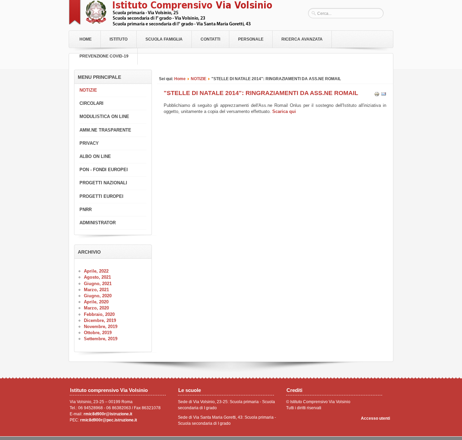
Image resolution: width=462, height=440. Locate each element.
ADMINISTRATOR (97, 222)
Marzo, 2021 (96, 289)
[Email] (383, 95)
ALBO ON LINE (95, 156)
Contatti (210, 39)
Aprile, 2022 (96, 271)
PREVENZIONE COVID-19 (104, 56)
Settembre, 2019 (100, 338)
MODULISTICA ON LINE (104, 116)
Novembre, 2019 (100, 326)
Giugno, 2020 (98, 295)
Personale (250, 39)
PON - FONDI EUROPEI (103, 169)
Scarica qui (284, 111)
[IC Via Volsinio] (170, 24)
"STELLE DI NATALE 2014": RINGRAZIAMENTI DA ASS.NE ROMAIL (261, 93)
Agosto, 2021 (97, 277)
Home (85, 39)
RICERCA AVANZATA (302, 39)
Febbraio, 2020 (99, 314)
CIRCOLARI (91, 103)
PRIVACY (89, 143)
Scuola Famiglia (164, 39)
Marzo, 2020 (96, 307)
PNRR (85, 209)
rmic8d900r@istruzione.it (108, 414)
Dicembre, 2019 (100, 320)
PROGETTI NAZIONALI (103, 182)
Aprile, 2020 (96, 301)
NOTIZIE (198, 78)
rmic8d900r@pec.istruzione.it (108, 420)
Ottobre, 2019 (98, 332)
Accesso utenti (375, 418)
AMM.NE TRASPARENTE (105, 130)
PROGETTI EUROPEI (101, 196)
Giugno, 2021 (98, 283)
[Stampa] (376, 95)
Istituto (119, 39)
